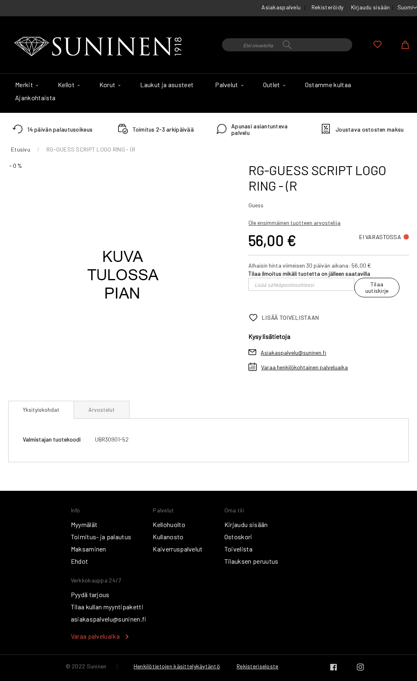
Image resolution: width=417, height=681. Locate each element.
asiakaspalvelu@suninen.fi (109, 619)
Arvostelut (101, 409)
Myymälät (84, 524)
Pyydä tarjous (90, 594)
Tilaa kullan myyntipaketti (107, 607)
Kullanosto (168, 536)
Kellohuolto (169, 524)
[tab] (41, 410)
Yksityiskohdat (41, 409)
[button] (407, 7)
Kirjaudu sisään (370, 7)
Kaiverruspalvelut (177, 549)
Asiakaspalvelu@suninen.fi (293, 352)
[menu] (208, 93)
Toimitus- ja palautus (101, 536)
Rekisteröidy (327, 7)
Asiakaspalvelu (281, 7)
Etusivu (20, 149)
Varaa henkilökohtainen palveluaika (304, 367)
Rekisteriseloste (257, 666)
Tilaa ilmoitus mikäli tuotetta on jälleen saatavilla (309, 273)
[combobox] (287, 44)
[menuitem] (25, 84)
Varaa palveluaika (95, 636)
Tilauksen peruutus (251, 561)
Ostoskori (238, 536)
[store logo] (99, 47)
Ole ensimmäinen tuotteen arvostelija (294, 222)
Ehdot (79, 561)
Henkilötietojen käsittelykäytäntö (177, 666)
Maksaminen (88, 549)
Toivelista (238, 549)
